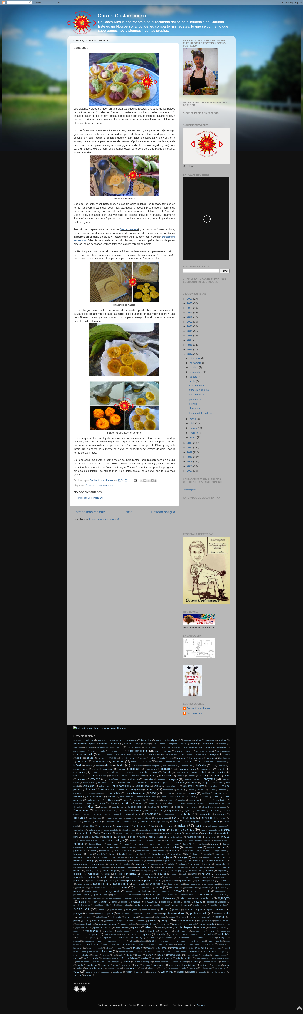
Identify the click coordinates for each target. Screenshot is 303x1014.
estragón (129, 818)
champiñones (112, 779)
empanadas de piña (154, 811)
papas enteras (190, 888)
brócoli (77, 765)
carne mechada (199, 772)
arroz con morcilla (183, 751)
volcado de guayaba (177, 968)
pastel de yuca (205, 894)
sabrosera (195, 934)
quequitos (164, 924)
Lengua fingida (220, 851)
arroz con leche (137, 750)
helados (225, 836)
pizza (110, 913)
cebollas (153, 775)
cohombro (219, 793)
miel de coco (213, 867)
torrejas (144, 958)
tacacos (137, 948)
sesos (123, 941)
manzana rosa (80, 864)
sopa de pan (129, 944)
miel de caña (182, 867)
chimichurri (213, 786)
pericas (124, 902)
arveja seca (201, 754)
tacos (149, 948)
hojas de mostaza (173, 840)
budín (120, 765)
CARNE (166, 772)
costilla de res (111, 800)
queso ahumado (190, 924)
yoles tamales (221, 968)
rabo (168, 927)
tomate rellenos (191, 955)
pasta (155, 891)
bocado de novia (173, 762)
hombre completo (193, 840)
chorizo (151, 789)
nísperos (117, 877)
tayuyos (106, 955)
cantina (104, 772)
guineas (96, 837)
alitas (198, 740)
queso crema (224, 924)
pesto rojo (165, 902)
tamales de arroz (126, 952)
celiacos (201, 775)
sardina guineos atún (92, 941)
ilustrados (144, 847)
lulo (187, 854)
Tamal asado (161, 948)
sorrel (89, 948)
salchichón (224, 934)
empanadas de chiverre (130, 810)
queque (165, 920)
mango (90, 860)
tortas (127, 961)
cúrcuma (191, 803)
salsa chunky (136, 938)
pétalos (177, 902)
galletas (199, 826)
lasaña (93, 851)
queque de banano (185, 921)
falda (139, 818)
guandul (165, 833)
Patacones (91, 485)
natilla (91, 877)
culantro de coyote (155, 803)
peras (114, 902)
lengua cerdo (187, 851)
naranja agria (220, 874)
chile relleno (142, 786)
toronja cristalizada (110, 958)
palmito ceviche (94, 881)
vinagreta (129, 968)
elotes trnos (207, 807)
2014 (190, 354)
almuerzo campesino (109, 743)
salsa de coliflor (167, 938)
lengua (172, 850)
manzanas (98, 864)
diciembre (195, 358)
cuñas (169, 803)
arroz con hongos (116, 751)
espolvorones (95, 818)
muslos (184, 874)
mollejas (78, 874)
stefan (109, 948)
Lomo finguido (159, 854)
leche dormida (159, 851)
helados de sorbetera (88, 840)
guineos (107, 836)
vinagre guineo (114, 968)
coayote (211, 790)
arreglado (77, 747)
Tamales (107, 951)
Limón (112, 854)
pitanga (77, 913)
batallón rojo (224, 758)
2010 (190, 457)
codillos (206, 793)
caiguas (107, 769)
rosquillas (161, 934)
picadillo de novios (121, 905)
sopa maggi (194, 944)
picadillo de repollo (161, 905)
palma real (221, 877)
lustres (196, 854)
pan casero (133, 880)
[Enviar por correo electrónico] (142, 480)
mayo (193, 419)
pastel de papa (153, 894)
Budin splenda (137, 765)
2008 (190, 466)
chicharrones (178, 782)
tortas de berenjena (143, 962)
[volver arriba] (299, 1010)
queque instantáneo (106, 924)
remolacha (91, 930)
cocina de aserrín (94, 793)
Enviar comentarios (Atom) (104, 519)
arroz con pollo (84, 754)
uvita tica (146, 965)
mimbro (209, 870)
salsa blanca (121, 937)
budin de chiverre (170, 765)
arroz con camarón (193, 747)
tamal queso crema (90, 952)
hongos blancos (96, 844)
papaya (77, 891)
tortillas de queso (211, 962)
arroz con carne (80, 751)
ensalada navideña (113, 814)
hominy (207, 840)
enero (193, 437)
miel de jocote (92, 871)
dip (222, 803)
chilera (157, 786)
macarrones (220, 854)
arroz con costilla (98, 751)
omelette (167, 877)
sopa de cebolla (215, 941)
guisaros (122, 837)
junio (193, 381)
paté (182, 898)
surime (118, 948)
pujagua (120, 921)
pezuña (198, 901)
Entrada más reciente (89, 512)
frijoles (174, 821)
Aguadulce (146, 740)
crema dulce (154, 800)
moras (107, 874)
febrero (194, 432)
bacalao (143, 758)
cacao (76, 769)
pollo (226, 913)
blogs (159, 762)
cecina (191, 776)
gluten (107, 833)
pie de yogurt (132, 910)
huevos (214, 844)
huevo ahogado (153, 844)
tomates (205, 955)
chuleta (180, 789)
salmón (80, 937)
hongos (78, 843)
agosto (194, 376)
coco (153, 793)
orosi (186, 877)
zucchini (77, 975)
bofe (200, 762)
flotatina (76, 822)
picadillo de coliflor (101, 905)
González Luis (194, 713)
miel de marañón (128, 871)
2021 (190, 322)
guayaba (207, 833)
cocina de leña (113, 793)
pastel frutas (221, 895)
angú (146, 744)
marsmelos (221, 864)
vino (142, 968)
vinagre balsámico (95, 968)
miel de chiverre (198, 867)
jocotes (222, 847)
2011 (190, 452)
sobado (142, 941)
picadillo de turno (180, 905)
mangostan (121, 861)
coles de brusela (95, 796)
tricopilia (105, 965)
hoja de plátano (136, 840)
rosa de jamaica (111, 934)
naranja (206, 874)
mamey (195, 857)
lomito (122, 854)
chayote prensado (192, 779)
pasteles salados (151, 898)
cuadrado (77, 803)
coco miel (167, 793)
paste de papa (195, 891)
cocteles (191, 793)
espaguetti (204, 814)
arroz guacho (155, 754)
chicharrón (141, 783)
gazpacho (213, 830)
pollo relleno (131, 917)
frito (152, 826)
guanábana (153, 833)
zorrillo (224, 972)
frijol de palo (147, 821)
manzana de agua (196, 861)
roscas (133, 934)
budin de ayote (152, 765)
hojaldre (150, 840)
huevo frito (187, 844)
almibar (222, 740)
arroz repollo (187, 754)
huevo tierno (201, 844)
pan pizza (225, 884)
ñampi (140, 877)
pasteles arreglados (93, 898)
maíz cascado (118, 857)
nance (194, 874)
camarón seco (188, 769)
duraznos (165, 807)
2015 (190, 349)
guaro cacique (192, 833)
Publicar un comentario (91, 498)
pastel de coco (118, 895)
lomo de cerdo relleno (138, 854)
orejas (177, 877)
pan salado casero (97, 888)
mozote (174, 874)
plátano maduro (174, 913)
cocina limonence (134, 793)
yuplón (129, 972)
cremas (167, 800)
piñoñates (189, 910)
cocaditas (77, 793)
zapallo (180, 972)
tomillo (76, 958)
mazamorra (91, 867)
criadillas (182, 800)
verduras (204, 965)
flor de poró (208, 818)
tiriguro (139, 955)
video (227, 965)
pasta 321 (166, 891)
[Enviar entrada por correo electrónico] (135, 480)
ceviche (95, 779)
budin (109, 765)
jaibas (176, 847)
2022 (190, 317)
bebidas (82, 761)
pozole (85, 921)
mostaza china (147, 874)
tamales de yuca (144, 951)
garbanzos (187, 829)
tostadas (226, 962)
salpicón (91, 938)
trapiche (79, 965)
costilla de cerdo (94, 800)
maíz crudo (133, 857)
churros (191, 790)
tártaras (95, 955)
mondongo (94, 874)
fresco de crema (113, 822)
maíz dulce (148, 857)
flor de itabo (188, 817)
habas (142, 837)
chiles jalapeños (172, 786)
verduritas (216, 965)
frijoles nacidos (104, 826)
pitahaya (220, 909)
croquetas (194, 800)
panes (123, 887)
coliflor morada (126, 797)
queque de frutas (205, 921)
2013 (190, 443)
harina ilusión (210, 837)
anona (162, 744)
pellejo (82, 901)
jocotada (210, 847)
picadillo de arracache (216, 902)
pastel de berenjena (81, 895)
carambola (142, 772)
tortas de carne (161, 962)
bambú (162, 758)
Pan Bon (120, 881)
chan (124, 779)
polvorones (160, 917)
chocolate (123, 790)
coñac (163, 797)
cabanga (223, 765)
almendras (209, 740)
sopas (77, 947)
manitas (150, 861)
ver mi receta (129, 229)
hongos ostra (112, 844)
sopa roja (222, 944)
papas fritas (205, 888)
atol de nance (196, 385)
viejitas (80, 968)
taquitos (223, 952)
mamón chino (219, 857)
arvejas (214, 754)
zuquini (88, 975)
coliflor (111, 796)
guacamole (140, 833)
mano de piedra (163, 861)
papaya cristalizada (93, 891)
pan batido (108, 881)
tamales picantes (163, 952)
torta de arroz (165, 958)
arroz (119, 747)
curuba (201, 803)
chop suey (137, 789)
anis (154, 744)
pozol (76, 921)
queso (176, 924)
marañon (126, 864)
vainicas (158, 965)
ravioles (223, 927)
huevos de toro (94, 847)
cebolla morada (138, 776)
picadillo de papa (140, 905)
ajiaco (158, 740)
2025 (190, 303)
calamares (152, 769)
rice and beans (198, 931)
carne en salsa (182, 772)
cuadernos (207, 800)
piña (162, 909)
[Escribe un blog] (145, 480)
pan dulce (168, 884)
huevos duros (111, 847)
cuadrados (89, 803)
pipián (209, 910)
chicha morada (126, 783)
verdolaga (189, 965)
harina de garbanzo (175, 837)
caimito (122, 769)
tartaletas (85, 955)
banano (180, 758)
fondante (87, 822)
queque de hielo (223, 921)
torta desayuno (114, 962)
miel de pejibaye (178, 871)
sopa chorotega (178, 941)
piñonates (176, 910)
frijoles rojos (122, 826)
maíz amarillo (102, 857)
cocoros (179, 793)
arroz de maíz (140, 754)
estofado (118, 818)
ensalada (213, 810)
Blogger (200, 1005)
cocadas (222, 790)
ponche (172, 917)
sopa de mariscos (111, 944)
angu (138, 744)
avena (102, 758)
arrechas (222, 744)
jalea (199, 847)
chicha (113, 782)
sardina (76, 941)
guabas (129, 833)
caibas (95, 769)
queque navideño (127, 924)
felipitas (148, 818)
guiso (132, 837)
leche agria (127, 851)
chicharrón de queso (159, 783)
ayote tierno (128, 758)
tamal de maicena (197, 948)
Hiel (102, 840)
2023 (190, 312)
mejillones (119, 867)
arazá (183, 744)
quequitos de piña (199, 390)
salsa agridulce (105, 938)
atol (78, 757)
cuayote (101, 803)
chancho (134, 779)
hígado (111, 840)
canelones (79, 772)
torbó (86, 958)
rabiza (160, 927)
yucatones (117, 972)
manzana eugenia (217, 861)
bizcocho (145, 761)
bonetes (209, 762)
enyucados (170, 814)
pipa (200, 910)
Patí (189, 898)
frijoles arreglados (191, 822)
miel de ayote (166, 867)
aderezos (102, 740)
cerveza (81, 779)
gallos (174, 830)
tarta (75, 955)
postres (219, 916)
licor (91, 854)
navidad (104, 877)
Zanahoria (167, 971)
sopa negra (208, 944)
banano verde (196, 758)
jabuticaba (164, 847)
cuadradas (221, 800)
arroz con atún (151, 747)
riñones (212, 931)
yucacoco (105, 972)
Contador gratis (189, 490)
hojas (159, 840)
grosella (119, 833)
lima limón (101, 854)
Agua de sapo (116, 740)
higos (121, 840)
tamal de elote (178, 948)
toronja (95, 958)
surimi (127, 948)
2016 (190, 345)
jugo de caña (79, 851)
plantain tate (137, 913)
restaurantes (166, 931)
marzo (193, 428)
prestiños (109, 921)
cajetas (134, 768)
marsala (207, 864)
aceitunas (77, 740)
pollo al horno (101, 917)
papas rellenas (220, 888)
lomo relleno (176, 854)
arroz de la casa (123, 754)
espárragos (220, 814)
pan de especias (205, 880)
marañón (140, 864)
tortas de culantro (179, 962)
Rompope (92, 934)
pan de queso (120, 884)
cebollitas (180, 776)
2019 (190, 331)
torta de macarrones (221, 958)
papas (158, 887)
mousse (161, 874)
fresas (98, 821)
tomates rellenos (220, 955)
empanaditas (173, 810)
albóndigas (171, 740)
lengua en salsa (203, 851)
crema (125, 800)
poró (192, 917)
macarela (207, 854)
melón (130, 867)
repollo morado (123, 931)
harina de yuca (194, 837)
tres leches (92, 965)
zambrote (153, 972)
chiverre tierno (108, 789)
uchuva (126, 965)
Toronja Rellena (129, 958)
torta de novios (82, 962)
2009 (190, 461)
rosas (124, 934)
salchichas (209, 934)
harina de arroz (156, 837)
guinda (85, 837)
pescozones (151, 902)
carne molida (218, 772)
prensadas (97, 921)
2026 (190, 299)
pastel (208, 891)
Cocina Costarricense (198, 708)
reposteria (137, 931)
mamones (78, 861)
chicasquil (102, 783)
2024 (190, 308)
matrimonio (78, 867)
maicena (77, 857)
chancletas (148, 779)
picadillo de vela (199, 905)
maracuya (113, 864)
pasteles (77, 898)
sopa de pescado (146, 944)
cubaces (113, 803)
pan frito (179, 884)
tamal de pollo (215, 948)
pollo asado (116, 917)
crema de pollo (138, 800)
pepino (104, 902)
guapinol (177, 833)
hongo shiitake (220, 840)
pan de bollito (171, 881)
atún (90, 757)
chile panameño (122, 786)
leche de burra (142, 851)
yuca (76, 971)
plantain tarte (122, 913)
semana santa (111, 941)
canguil (94, 772)
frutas (181, 825)
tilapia (130, 955)
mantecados (179, 861)
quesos (136, 927)
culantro (140, 803)
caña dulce (115, 772)
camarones (206, 769)
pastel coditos (221, 891)
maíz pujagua (165, 857)
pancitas (112, 888)
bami (171, 758)
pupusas (140, 921)
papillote (129, 891)
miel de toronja (195, 871)
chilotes (200, 786)
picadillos (81, 909)
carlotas (155, 772)
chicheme (193, 782)
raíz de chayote (183, 927)
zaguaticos (141, 972)
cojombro (77, 796)
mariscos (195, 864)
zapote (191, 972)
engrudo (187, 811)
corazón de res (177, 796)
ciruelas (201, 790)
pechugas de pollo (204, 898)
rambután (201, 927)
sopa (151, 941)
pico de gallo (116, 910)
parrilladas (143, 891)
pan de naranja (82, 884)
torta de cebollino (184, 958)
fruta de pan (165, 826)
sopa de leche (92, 944)
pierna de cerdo (149, 910)
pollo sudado (146, 917)
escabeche (185, 814)
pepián (94, 902)
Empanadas (81, 810)
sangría (222, 937)
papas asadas (175, 888)
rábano (149, 927)
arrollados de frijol (104, 747)
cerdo (216, 775)
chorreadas (168, 790)
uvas (137, 965)
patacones (195, 399)
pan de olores (100, 884)
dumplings (151, 807)
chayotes (209, 779)
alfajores (187, 740)
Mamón (206, 857)
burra (213, 765)
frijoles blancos (211, 821)
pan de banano (152, 880)
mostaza (131, 874)
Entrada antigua (163, 512)
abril (192, 423)
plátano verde (106, 485)
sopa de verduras (166, 944)
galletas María (79, 830)
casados (103, 776)
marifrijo (170, 864)
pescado (135, 901)
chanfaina (194, 408)
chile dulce (88, 786)
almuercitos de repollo (84, 743)
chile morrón (104, 786)
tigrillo (120, 955)
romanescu (225, 931)
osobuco (195, 877)
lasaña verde (106, 851)
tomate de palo (174, 955)
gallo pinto (159, 829)
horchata (125, 844)
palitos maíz (208, 877)
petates (187, 902)
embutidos (221, 807)
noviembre (196, 363)
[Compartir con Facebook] (152, 480)
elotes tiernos (191, 807)
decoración (213, 803)
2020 (190, 326)
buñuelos (201, 765)
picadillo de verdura (218, 905)
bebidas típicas (100, 762)
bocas (187, 761)
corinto (192, 797)
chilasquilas (217, 783)
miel (155, 867)
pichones (102, 910)
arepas (193, 743)
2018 (190, 335)
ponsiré (182, 917)
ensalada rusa (133, 814)
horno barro (138, 844)
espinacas (79, 818)
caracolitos (128, 772)
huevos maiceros (129, 847)
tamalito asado (197, 394)
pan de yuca (154, 884)
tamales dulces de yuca (202, 413)
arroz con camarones (216, 747)
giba (98, 833)
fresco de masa (130, 822)
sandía (213, 938)
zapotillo (202, 972)
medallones (105, 867)
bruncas (89, 765)
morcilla (118, 874)
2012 (190, 447)
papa (136, 888)
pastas (178, 891)
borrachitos (221, 762)
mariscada (182, 864)
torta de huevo (202, 958)
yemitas (193, 968)
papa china (146, 888)
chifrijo (205, 782)
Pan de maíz (224, 881)
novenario (130, 877)
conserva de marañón (146, 797)
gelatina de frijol (85, 833)
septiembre (196, 372)
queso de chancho (102, 927)
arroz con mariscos (162, 751)
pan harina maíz (211, 884)
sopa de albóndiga (197, 941)
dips (90, 806)
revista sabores (182, 931)
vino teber (152, 968)
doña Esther (117, 807)
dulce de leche (135, 807)
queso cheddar (207, 924)
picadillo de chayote (81, 905)
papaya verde (112, 891)
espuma (108, 818)
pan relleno (81, 888)
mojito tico (222, 871)
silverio (133, 941)
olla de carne (153, 877)
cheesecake (88, 783)
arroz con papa (223, 751)
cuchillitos (126, 803)
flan (174, 818)
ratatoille (212, 927)
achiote (89, 740)
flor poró (223, 818)
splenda (99, 948)
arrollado (89, 747)
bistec (133, 762)
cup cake (180, 803)
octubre (194, 367)
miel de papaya (160, 871)
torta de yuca (98, 962)
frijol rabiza (161, 822)
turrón (115, 965)
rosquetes (145, 934)
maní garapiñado (136, 861)
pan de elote (186, 880)
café (85, 769)
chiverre (90, 789)
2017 (190, 340)
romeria (80, 934)
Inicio (128, 512)
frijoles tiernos (140, 826)
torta (154, 958)
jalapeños (189, 847)
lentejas (77, 854)
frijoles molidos (87, 826)
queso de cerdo (83, 927)
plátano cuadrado (153, 913)
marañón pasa (156, 864)
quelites (151, 920)
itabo (154, 847)
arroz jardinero (172, 754)
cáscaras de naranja (119, 776)
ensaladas (151, 813)
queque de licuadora (85, 924)
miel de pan (144, 871)
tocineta (149, 955)
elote (177, 806)
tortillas (194, 961)
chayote (173, 779)
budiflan (99, 765)
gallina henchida (128, 830)
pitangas (99, 913)
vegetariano (174, 965)
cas (93, 775)
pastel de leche (135, 895)
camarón (166, 768)
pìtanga (89, 913)
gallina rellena (144, 830)
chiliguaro (187, 786)
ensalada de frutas (92, 814)
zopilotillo (213, 972)
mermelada (142, 867)
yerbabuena (206, 968)
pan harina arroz (193, 884)
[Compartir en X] (148, 480)
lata (116, 851)
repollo (108, 931)
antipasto (173, 744)
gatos (202, 830)
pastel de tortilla (187, 895)
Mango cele (105, 860)
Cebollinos (166, 775)
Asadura (226, 754)
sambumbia (201, 938)
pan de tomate (139, 884)
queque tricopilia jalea (147, 924)
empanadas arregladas (105, 811)
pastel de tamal (170, 895)
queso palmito (122, 927)
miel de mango (109, 870)
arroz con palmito (204, 751)
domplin (104, 807)
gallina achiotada (111, 830)
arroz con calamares (171, 747)
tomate (160, 955)
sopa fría (181, 944)
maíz (88, 857)
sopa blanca (163, 941)
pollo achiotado (85, 917)
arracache (208, 743)
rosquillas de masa (179, 934)
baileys (153, 758)
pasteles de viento (113, 898)
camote (221, 769)
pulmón (130, 921)
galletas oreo (94, 830)
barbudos (211, 758)
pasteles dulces (132, 898)
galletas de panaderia (217, 826)
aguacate (131, 740)
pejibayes (223, 898)
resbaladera (151, 931)
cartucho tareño (80, 776)
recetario (77, 931)
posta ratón (206, 917)
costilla (215, 796)
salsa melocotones (185, 938)
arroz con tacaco (105, 754)
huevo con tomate (171, 844)
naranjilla (78, 877)
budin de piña (187, 765)
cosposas (203, 797)
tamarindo (194, 951)
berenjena (118, 761)
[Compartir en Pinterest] (155, 480)
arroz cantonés (135, 747)
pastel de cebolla (101, 895)
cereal (227, 775)
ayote (112, 757)
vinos (163, 968)
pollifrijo (193, 403)
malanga (182, 857)
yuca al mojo (91, 972)
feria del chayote (161, 818)
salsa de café (151, 938)
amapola (128, 743)
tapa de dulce (209, 951)
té (114, 955)
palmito (77, 880)
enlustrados (200, 811)
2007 (190, 471)
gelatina (225, 829)
